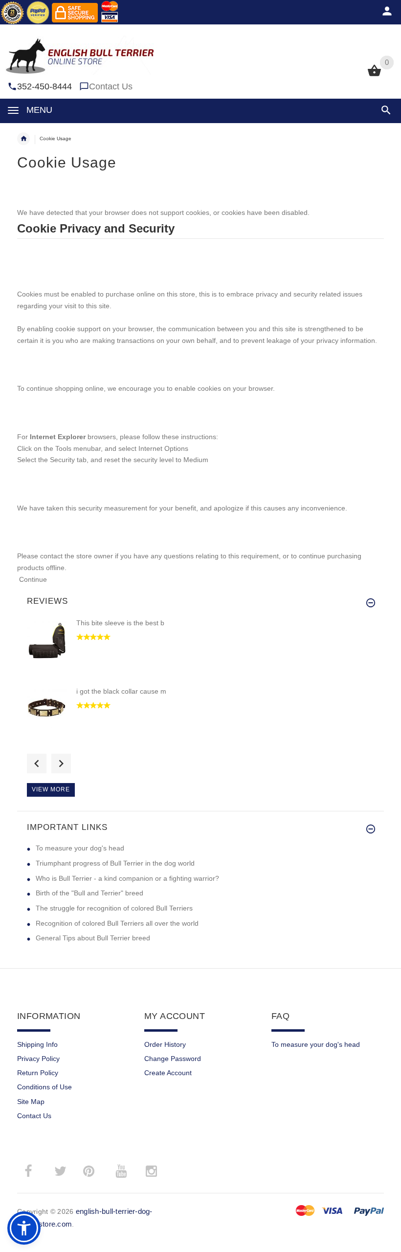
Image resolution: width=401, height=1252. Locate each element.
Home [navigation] (23, 138)
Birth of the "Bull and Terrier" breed (89, 893)
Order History (165, 1044)
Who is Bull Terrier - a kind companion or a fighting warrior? (127, 878)
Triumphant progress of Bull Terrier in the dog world (115, 863)
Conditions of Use (44, 1087)
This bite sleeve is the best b (120, 623)
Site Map (31, 1101)
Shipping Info (37, 1044)
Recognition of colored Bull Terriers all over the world (117, 923)
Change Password (172, 1058)
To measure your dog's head (80, 848)
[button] (384, 110)
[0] (374, 75)
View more (51, 789)
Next (61, 763)
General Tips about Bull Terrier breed (93, 938)
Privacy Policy (38, 1058)
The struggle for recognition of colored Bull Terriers (114, 908)
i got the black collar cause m (121, 691)
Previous (36, 763)
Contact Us (111, 86)
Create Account (168, 1073)
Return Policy (37, 1073)
